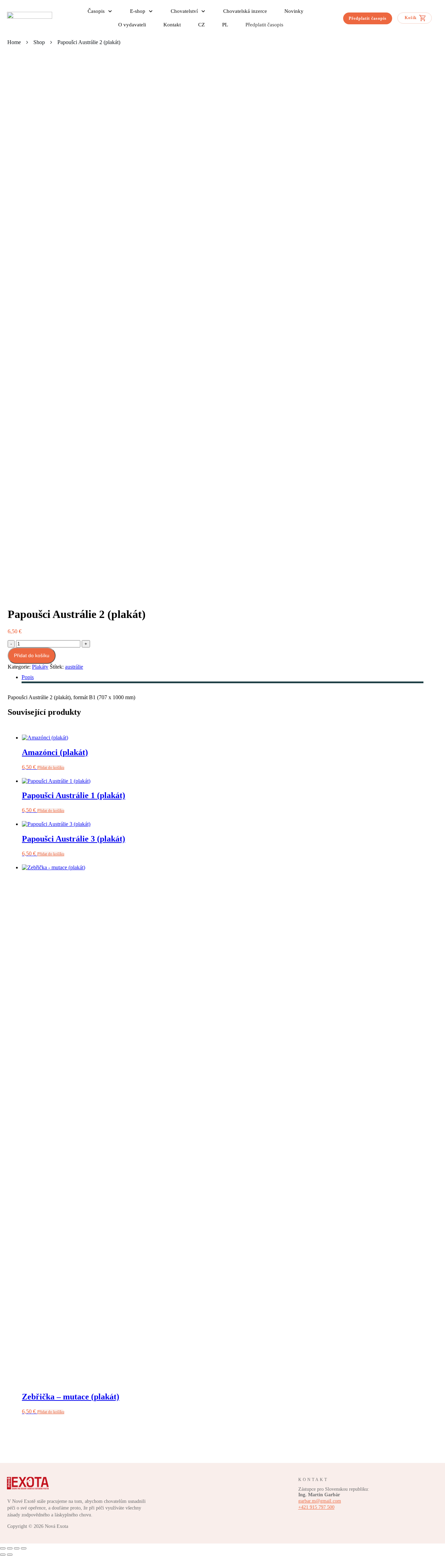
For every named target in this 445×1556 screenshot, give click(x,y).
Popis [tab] (28, 677)
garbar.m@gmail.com (319, 1501)
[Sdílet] (16, 1548)
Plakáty (40, 667)
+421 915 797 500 (316, 1507)
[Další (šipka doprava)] (10, 1555)
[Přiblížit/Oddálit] (3, 1548)
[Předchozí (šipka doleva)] (3, 1555)
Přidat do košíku (31, 655)
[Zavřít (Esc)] (23, 1548)
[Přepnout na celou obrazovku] (10, 1548)
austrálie (74, 667)
